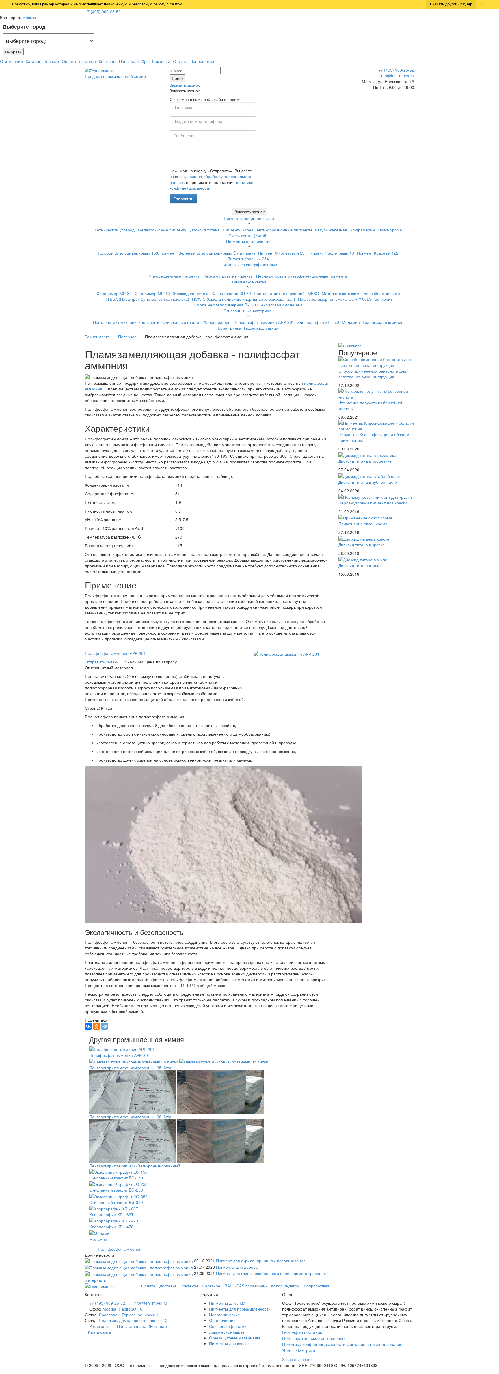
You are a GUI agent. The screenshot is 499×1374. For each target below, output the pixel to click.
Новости (51, 61)
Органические (222, 1320)
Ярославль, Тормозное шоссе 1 (129, 1314)
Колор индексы (285, 1286)
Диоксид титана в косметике (365, 461)
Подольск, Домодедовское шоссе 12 (133, 1320)
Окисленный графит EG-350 (116, 1202)
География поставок (302, 1332)
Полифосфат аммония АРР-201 (115, 653)
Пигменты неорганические (249, 218)
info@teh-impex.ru (397, 75)
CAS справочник (251, 1286)
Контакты (107, 61)
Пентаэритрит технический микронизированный (134, 1166)
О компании (11, 61)
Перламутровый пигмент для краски (372, 503)
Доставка (87, 61)
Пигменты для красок (229, 1343)
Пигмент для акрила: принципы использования (261, 1260)
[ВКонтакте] (88, 1026)
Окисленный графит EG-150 (116, 1178)
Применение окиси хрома (363, 523)
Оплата (69, 61)
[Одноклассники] (96, 1026)
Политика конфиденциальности (313, 1344)
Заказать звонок (185, 85)
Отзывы (180, 61)
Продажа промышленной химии (115, 76)
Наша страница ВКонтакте (141, 1326)
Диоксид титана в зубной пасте (367, 482)
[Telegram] (104, 1026)
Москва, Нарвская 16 (122, 1309)
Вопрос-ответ (203, 61)
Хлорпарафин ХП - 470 (111, 1226)
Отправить (183, 198)
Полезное (211, 1286)
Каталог (33, 61)
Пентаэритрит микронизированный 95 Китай (131, 1067)
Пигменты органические (249, 241)
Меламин (98, 1239)
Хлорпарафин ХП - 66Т (111, 1214)
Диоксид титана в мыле (360, 565)
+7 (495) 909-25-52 (103, 11)
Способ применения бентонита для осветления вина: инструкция (372, 374)
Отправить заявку (102, 662)
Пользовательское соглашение (313, 1338)
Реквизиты (99, 1326)
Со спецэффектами (228, 1326)
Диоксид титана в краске (361, 544)
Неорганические (224, 1314)
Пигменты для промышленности (240, 1309)
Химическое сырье (249, 282)
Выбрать (13, 52)
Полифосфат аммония (119, 1249)
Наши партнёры (134, 61)
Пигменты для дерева (237, 1267)
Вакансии (161, 61)
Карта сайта (99, 1332)
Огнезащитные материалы (249, 310)
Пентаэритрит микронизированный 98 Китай (131, 1116)
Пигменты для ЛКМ (227, 1303)
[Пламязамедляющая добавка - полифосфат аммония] (139, 1260)
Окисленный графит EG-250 (116, 1190)
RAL (228, 1286)
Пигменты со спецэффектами (249, 264)
